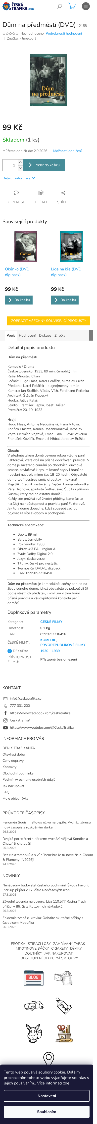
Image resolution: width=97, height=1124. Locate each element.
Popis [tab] (11, 335)
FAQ (5, 792)
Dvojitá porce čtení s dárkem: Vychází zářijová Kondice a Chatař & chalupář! (45, 841)
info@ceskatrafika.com (27, 698)
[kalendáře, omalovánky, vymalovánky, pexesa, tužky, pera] (63, 1032)
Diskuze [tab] (45, 335)
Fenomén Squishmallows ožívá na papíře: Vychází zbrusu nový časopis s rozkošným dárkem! (46, 824)
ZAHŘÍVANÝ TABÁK (69, 943)
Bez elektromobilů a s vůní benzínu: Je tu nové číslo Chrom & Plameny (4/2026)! (47, 857)
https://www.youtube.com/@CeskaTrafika (42, 727)
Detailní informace (16, 178)
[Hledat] (60, 6)
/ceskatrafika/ (20, 720)
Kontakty (9, 767)
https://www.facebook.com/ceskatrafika (40, 713)
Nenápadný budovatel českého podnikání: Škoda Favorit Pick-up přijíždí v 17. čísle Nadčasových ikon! (45, 887)
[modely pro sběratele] (33, 1005)
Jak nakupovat (13, 786)
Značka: (21, 38)
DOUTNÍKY (33, 953)
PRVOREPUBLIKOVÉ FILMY (63, 645)
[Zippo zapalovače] (63, 977)
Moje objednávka (15, 798)
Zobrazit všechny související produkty (48, 320)
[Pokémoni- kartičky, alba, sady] (33, 1032)
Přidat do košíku (47, 165)
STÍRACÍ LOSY (39, 943)
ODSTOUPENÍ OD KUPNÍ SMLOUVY (49, 958)
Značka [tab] (59, 335)
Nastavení (47, 1096)
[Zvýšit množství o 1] (20, 162)
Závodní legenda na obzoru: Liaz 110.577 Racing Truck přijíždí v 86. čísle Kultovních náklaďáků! (44, 904)
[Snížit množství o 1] (20, 168)
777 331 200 (20, 705)
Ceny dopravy (13, 760)
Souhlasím (46, 1112)
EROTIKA (18, 943)
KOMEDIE (48, 640)
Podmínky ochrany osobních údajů (28, 779)
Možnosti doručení (67, 151)
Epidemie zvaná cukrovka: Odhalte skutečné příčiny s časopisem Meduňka (42, 920)
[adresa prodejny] (48, 1060)
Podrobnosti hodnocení (64, 33)
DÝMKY (76, 948)
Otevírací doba (13, 754)
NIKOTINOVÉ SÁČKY (32, 948)
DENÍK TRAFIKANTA (18, 748)
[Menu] (86, 6)
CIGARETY (59, 948)
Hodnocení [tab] (27, 335)
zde (66, 1083)
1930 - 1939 (50, 651)
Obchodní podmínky (18, 773)
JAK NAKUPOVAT (59, 953)
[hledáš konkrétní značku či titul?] (63, 1005)
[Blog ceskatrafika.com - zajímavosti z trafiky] (33, 977)
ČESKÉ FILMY (51, 621)
